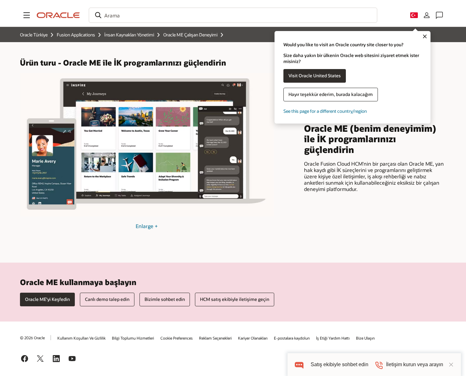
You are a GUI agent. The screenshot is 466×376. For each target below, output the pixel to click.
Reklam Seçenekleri (215, 338)
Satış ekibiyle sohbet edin (339, 364)
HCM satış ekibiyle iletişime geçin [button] (234, 299)
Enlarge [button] (147, 226)
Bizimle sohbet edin (165, 299)
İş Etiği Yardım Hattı (333, 338)
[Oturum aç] (426, 15)
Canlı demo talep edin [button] (107, 299)
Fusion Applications (76, 35)
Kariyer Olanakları (253, 338)
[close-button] (451, 364)
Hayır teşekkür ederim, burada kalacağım (330, 94)
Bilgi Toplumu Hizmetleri (133, 338)
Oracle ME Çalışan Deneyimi (190, 35)
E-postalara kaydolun (292, 338)
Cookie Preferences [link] (176, 338)
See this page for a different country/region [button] (325, 111)
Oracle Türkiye (34, 35)
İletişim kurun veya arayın (414, 364)
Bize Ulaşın (365, 338)
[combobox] (233, 15)
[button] (26, 15)
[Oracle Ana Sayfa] (58, 15)
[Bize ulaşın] (439, 15)
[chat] (299, 364)
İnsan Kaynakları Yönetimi (129, 35)
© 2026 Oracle (32, 337)
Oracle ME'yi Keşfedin (47, 299)
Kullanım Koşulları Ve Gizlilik (81, 338)
